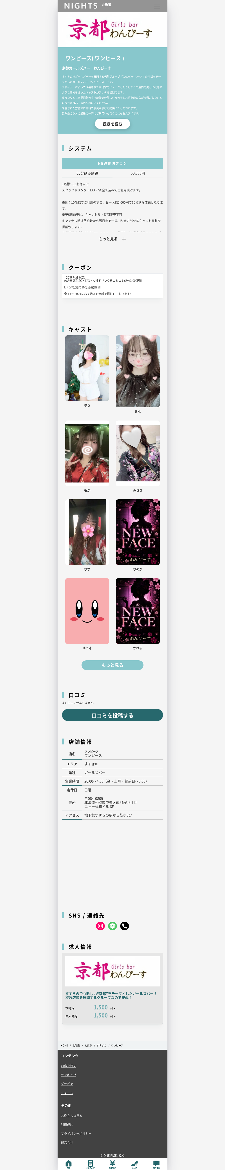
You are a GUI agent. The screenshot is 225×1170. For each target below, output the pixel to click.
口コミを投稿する (112, 715)
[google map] (112, 863)
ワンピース (117, 1045)
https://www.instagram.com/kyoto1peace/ (100, 926)
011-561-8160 (124, 926)
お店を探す (68, 1066)
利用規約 (67, 1124)
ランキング (68, 1075)
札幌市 (88, 1045)
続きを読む (112, 124)
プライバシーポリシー (76, 1133)
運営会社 (67, 1142)
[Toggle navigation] (157, 6)
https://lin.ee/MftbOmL (112, 926)
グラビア (67, 1084)
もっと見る (112, 665)
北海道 (76, 1045)
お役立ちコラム (71, 1115)
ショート (67, 1093)
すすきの (101, 1045)
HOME (64, 1045)
